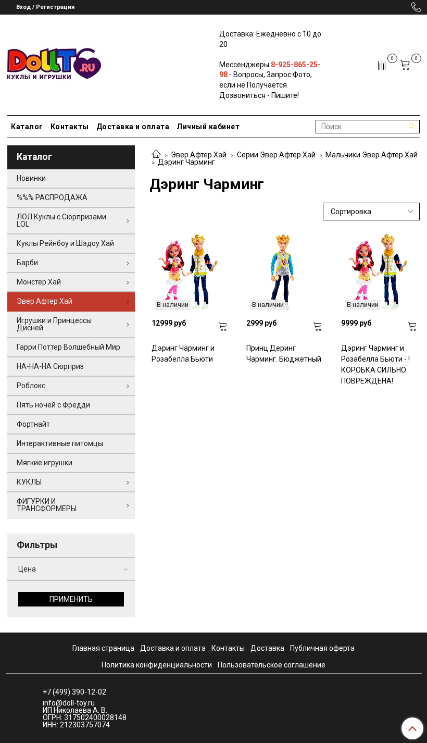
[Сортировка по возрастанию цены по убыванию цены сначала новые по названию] (371, 212)
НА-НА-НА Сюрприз (50, 366)
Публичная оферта (322, 648)
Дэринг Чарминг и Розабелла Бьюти (183, 353)
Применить (71, 599)
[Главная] (156, 155)
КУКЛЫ (29, 482)
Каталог (27, 126)
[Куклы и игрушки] (54, 63)
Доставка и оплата (133, 126)
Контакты (70, 126)
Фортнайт (33, 424)
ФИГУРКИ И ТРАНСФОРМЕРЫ (47, 505)
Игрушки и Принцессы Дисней (54, 324)
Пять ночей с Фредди (53, 405)
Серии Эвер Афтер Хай (276, 155)
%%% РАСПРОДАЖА (52, 197)
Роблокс (31, 385)
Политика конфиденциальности (157, 665)
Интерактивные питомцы (60, 443)
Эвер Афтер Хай (199, 155)
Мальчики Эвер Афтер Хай (371, 155)
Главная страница (103, 648)
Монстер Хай (39, 282)
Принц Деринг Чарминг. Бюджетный (283, 353)
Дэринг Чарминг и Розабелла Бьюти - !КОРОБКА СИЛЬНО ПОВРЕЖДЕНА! (375, 364)
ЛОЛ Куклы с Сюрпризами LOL (61, 220)
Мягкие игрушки (44, 463)
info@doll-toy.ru (69, 703)
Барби (27, 262)
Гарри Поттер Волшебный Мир (68, 347)
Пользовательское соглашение (271, 665)
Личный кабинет (208, 126)
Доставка (267, 648)
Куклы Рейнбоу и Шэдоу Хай (65, 243)
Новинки (31, 178)
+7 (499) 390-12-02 (74, 692)
